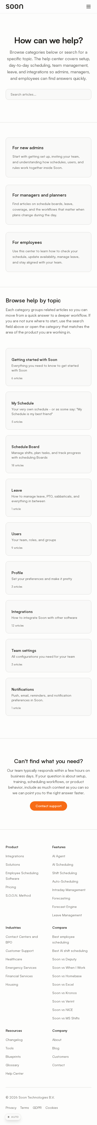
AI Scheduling (62, 864)
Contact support (48, 806)
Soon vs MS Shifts (66, 1018)
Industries (13, 927)
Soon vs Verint (63, 1001)
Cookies (51, 1108)
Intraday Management (68, 890)
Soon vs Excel (63, 984)
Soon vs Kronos (64, 993)
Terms (24, 1108)
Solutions (13, 864)
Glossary (12, 1065)
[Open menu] (88, 6)
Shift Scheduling (64, 873)
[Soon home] (14, 6)
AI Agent (58, 856)
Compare (59, 927)
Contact (58, 1065)
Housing (12, 984)
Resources (14, 1030)
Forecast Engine (64, 907)
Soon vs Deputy (64, 959)
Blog (55, 1048)
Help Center (15, 1073)
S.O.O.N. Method (18, 895)
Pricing (11, 887)
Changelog (14, 1040)
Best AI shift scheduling (70, 951)
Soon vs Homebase (67, 976)
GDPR (37, 1108)
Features (58, 847)
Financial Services (19, 976)
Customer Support (20, 951)
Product (12, 847)
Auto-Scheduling (65, 881)
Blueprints (13, 1056)
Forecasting (61, 898)
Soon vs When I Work (68, 967)
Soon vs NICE (62, 1010)
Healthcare (14, 959)
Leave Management (67, 915)
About (56, 1040)
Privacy (11, 1108)
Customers (60, 1056)
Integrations (15, 856)
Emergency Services (21, 967)
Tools (10, 1048)
